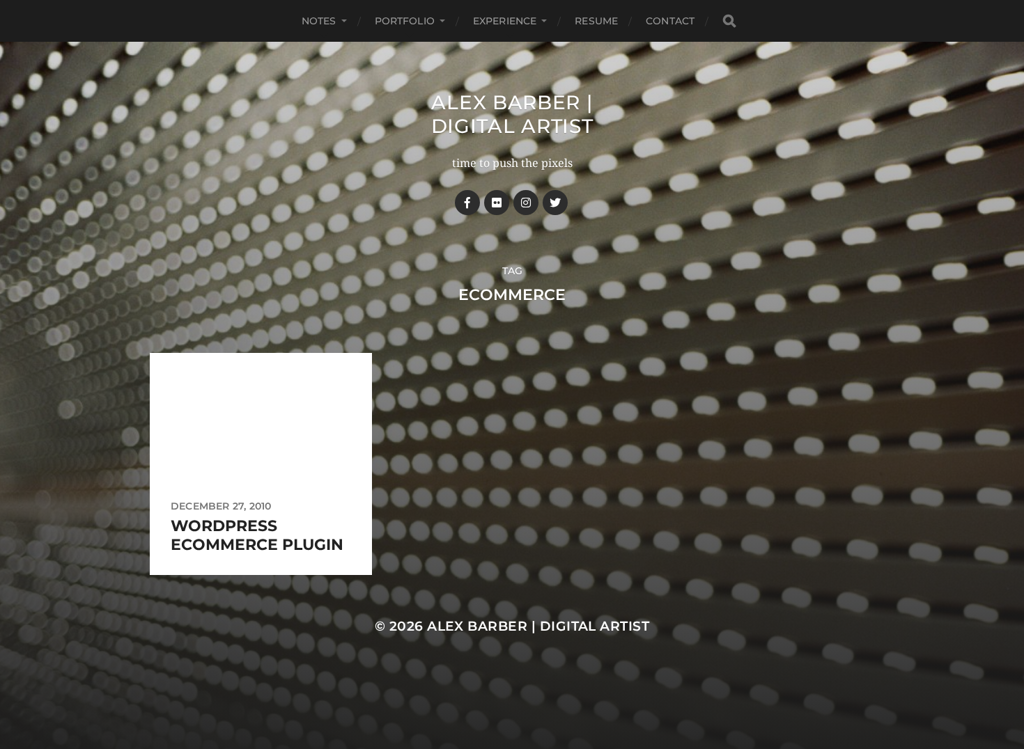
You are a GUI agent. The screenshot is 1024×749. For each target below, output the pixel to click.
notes (319, 21)
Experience (504, 21)
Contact (670, 21)
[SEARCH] (729, 21)
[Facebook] (467, 202)
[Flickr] (496, 202)
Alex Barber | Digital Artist (512, 114)
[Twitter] (555, 202)
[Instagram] (525, 202)
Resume (596, 21)
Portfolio (405, 21)
